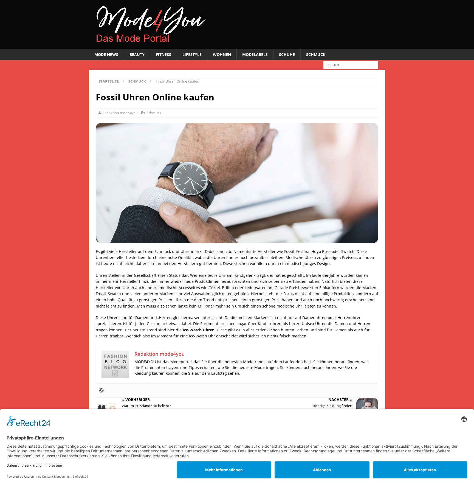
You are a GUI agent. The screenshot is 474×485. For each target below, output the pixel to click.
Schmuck (315, 54)
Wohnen (222, 54)
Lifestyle (192, 54)
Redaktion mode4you (120, 112)
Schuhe (287, 54)
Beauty (137, 54)
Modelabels (255, 54)
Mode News (106, 54)
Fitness (163, 54)
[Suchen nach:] (350, 64)
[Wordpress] (101, 390)
